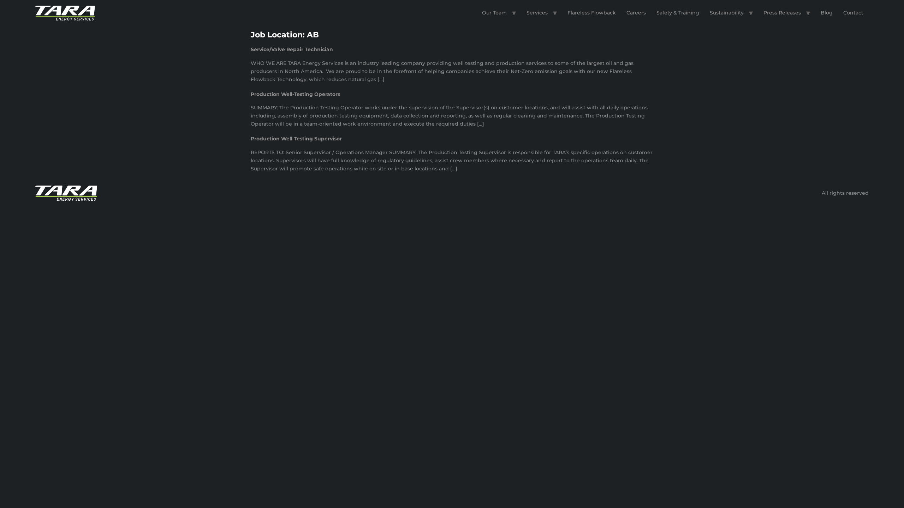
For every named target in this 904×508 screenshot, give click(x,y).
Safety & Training (677, 13)
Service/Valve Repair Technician (292, 49)
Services (537, 13)
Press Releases (782, 13)
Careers (636, 13)
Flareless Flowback (591, 13)
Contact (853, 13)
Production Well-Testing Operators (295, 94)
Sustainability (727, 13)
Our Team (494, 13)
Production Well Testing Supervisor (296, 138)
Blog (827, 13)
